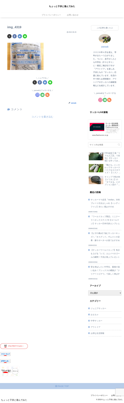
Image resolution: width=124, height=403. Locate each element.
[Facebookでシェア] (14, 36)
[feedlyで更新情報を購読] (42, 95)
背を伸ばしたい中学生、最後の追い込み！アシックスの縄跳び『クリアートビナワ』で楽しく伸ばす (105, 270)
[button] (119, 144)
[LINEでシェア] (25, 36)
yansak (104, 46)
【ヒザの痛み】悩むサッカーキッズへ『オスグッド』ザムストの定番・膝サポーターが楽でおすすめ (105, 236)
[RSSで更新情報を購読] (47, 95)
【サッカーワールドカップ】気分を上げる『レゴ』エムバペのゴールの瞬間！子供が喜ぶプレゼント (105, 253)
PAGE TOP (63, 386)
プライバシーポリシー (99, 395)
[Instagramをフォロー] (37, 95)
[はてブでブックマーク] (20, 36)
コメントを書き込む (42, 116)
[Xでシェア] (9, 36)
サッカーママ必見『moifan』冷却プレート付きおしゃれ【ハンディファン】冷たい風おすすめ (105, 203)
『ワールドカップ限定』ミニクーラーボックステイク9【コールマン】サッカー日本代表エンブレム (105, 220)
